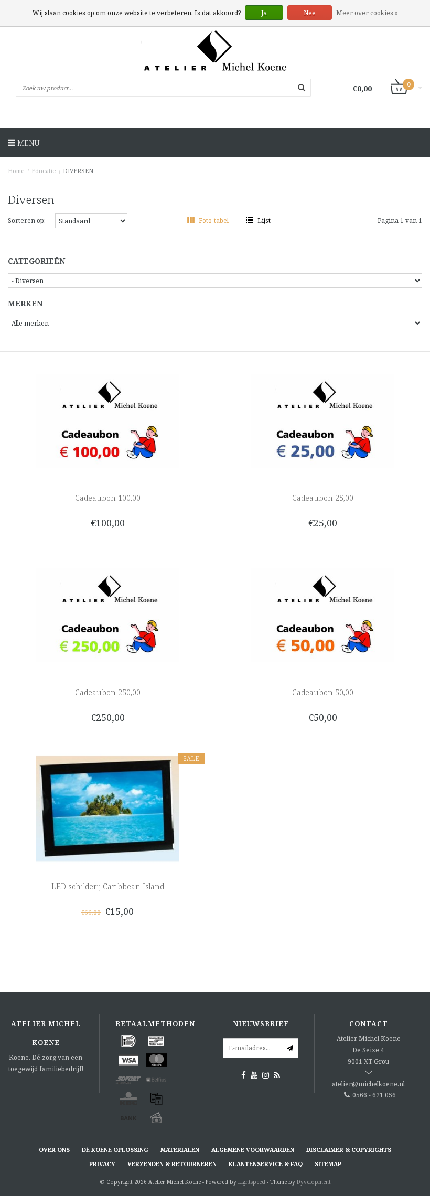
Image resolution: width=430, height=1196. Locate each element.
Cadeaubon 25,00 (322, 498)
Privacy (102, 1164)
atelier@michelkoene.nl (368, 1084)
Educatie (43, 171)
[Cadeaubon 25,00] (322, 419)
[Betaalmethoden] (128, 1041)
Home (16, 171)
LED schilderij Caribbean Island (107, 886)
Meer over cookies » (367, 12)
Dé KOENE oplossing (115, 1150)
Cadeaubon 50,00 (322, 692)
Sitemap (328, 1164)
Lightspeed (251, 1182)
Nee (310, 12)
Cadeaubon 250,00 (108, 692)
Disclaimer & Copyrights (348, 1150)
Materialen (179, 1150)
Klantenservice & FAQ (266, 1164)
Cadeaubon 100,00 (108, 498)
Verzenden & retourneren (172, 1164)
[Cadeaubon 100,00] (107, 419)
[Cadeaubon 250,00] (107, 614)
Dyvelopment (314, 1182)
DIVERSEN (78, 171)
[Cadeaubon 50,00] (322, 614)
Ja (264, 12)
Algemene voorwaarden (252, 1150)
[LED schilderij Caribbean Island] (107, 808)
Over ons (54, 1150)
